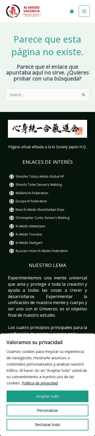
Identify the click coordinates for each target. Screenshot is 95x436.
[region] (47, 385)
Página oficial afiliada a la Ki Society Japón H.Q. (47, 146)
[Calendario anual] (71, 11)
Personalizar (47, 410)
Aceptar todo (47, 396)
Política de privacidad (40, 383)
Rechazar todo (47, 424)
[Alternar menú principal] (84, 11)
